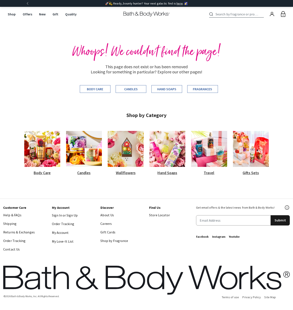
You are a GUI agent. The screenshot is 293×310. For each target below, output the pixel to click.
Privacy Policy (251, 297)
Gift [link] (56, 14)
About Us (107, 215)
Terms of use (230, 297)
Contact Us (11, 249)
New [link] (42, 14)
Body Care (95, 89)
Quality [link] (71, 14)
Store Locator (159, 215)
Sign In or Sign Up (65, 215)
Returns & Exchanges (19, 232)
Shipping (10, 223)
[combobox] (237, 14)
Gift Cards (107, 232)
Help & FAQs (12, 215)
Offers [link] (27, 14)
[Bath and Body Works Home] (146, 14)
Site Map (270, 297)
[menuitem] (12, 14)
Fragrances (202, 89)
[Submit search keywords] (211, 14)
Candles (131, 89)
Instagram (218, 237)
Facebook (202, 237)
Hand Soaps (166, 89)
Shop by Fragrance (114, 241)
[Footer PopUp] (287, 207)
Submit (280, 220)
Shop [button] (12, 14)
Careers (106, 223)
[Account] (272, 14)
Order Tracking (14, 241)
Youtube (234, 237)
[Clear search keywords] (262, 14)
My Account (60, 232)
